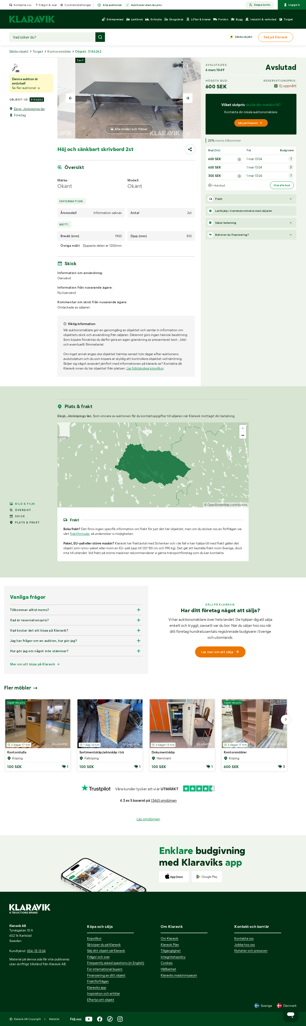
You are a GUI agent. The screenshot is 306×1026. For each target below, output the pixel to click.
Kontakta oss (22, 5)
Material (54, 1019)
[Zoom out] (242, 435)
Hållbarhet (168, 969)
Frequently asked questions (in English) (115, 963)
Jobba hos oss (244, 945)
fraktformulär (79, 534)
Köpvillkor (94, 938)
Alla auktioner (112, 5)
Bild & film (25, 503)
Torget (38, 51)
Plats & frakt (27, 522)
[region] (153, 464)
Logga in (294, 4)
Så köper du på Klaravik (104, 945)
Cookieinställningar (78, 5)
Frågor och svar (98, 957)
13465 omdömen (164, 800)
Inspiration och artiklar (103, 993)
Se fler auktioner (24, 88)
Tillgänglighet (171, 951)
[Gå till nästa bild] (285, 719)
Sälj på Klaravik (248, 123)
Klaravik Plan (170, 945)
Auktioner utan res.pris (146, 5)
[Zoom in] (242, 428)
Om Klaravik (169, 938)
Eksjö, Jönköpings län (29, 109)
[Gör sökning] (100, 37)
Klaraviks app (96, 987)
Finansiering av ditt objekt (106, 975)
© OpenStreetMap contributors (225, 505)
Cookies (167, 963)
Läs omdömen (148, 819)
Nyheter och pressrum (251, 951)
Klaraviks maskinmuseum (179, 975)
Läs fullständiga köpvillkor (145, 368)
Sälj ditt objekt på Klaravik (106, 951)
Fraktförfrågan (98, 981)
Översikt (23, 510)
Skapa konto (262, 4)
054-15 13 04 (36, 951)
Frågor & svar (48, 5)
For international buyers (104, 969)
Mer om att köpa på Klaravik (32, 664)
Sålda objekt (243, 37)
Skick (20, 516)
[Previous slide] (70, 98)
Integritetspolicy (173, 957)
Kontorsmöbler (59, 51)
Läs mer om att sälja (217, 652)
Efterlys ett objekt (100, 1000)
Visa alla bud (282, 185)
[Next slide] (187, 98)
